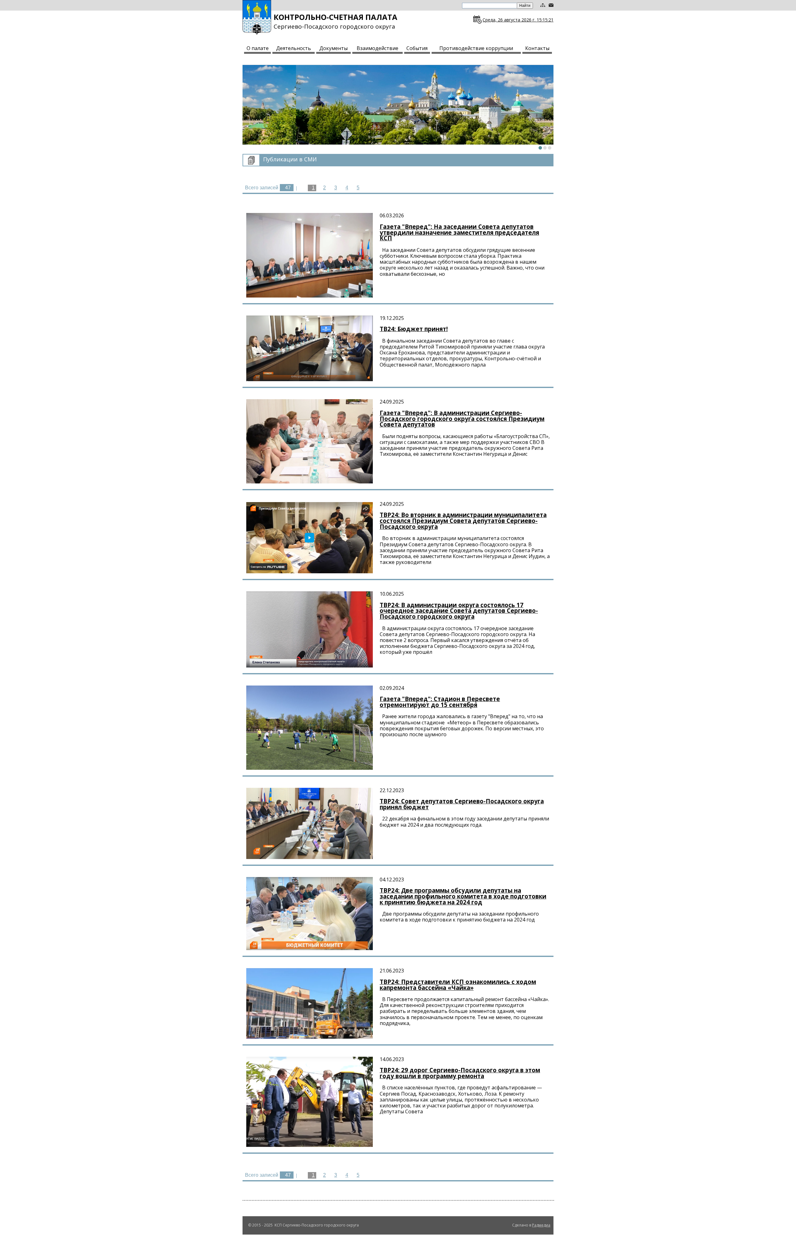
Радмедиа (541, 1225)
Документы (333, 48)
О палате (258, 48)
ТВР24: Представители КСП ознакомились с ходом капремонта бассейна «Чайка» (458, 984)
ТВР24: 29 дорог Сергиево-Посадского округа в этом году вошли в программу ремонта (460, 1073)
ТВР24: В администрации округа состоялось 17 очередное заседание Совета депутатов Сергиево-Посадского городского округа (459, 610)
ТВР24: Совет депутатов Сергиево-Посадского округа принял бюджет (462, 804)
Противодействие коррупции (476, 48)
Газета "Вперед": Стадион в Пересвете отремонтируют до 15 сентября (440, 702)
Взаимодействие (377, 48)
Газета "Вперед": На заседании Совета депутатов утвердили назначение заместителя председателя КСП (459, 232)
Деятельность (293, 48)
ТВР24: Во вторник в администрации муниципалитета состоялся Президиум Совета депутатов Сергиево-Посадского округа (463, 520)
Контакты (537, 48)
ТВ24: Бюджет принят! (414, 329)
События (417, 48)
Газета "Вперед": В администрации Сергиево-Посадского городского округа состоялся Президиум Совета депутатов (462, 418)
